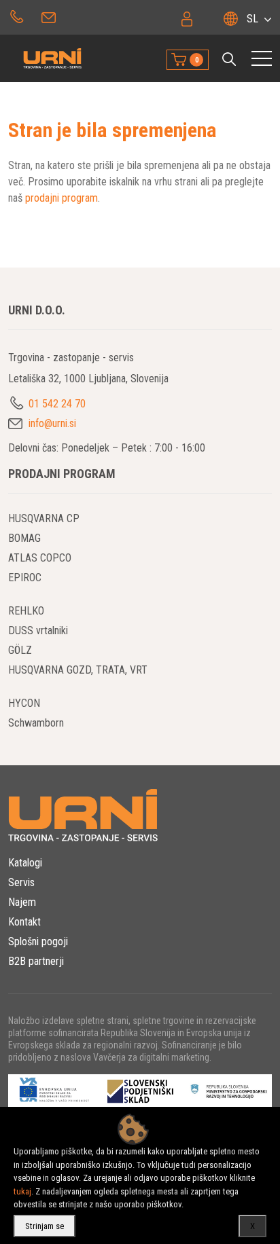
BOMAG (24, 538)
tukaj (22, 1191)
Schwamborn (36, 722)
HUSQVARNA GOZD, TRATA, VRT (77, 669)
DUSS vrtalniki (38, 630)
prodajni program (61, 197)
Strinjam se (44, 1226)
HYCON (24, 703)
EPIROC (24, 577)
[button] (229, 59)
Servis (21, 882)
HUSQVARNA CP (44, 518)
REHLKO (26, 610)
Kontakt (24, 921)
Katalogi (25, 862)
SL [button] (252, 18)
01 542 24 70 (16, 15)
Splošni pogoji (38, 941)
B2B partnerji (36, 961)
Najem (22, 902)
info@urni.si (49, 15)
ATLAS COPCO (39, 557)
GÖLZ (20, 650)
